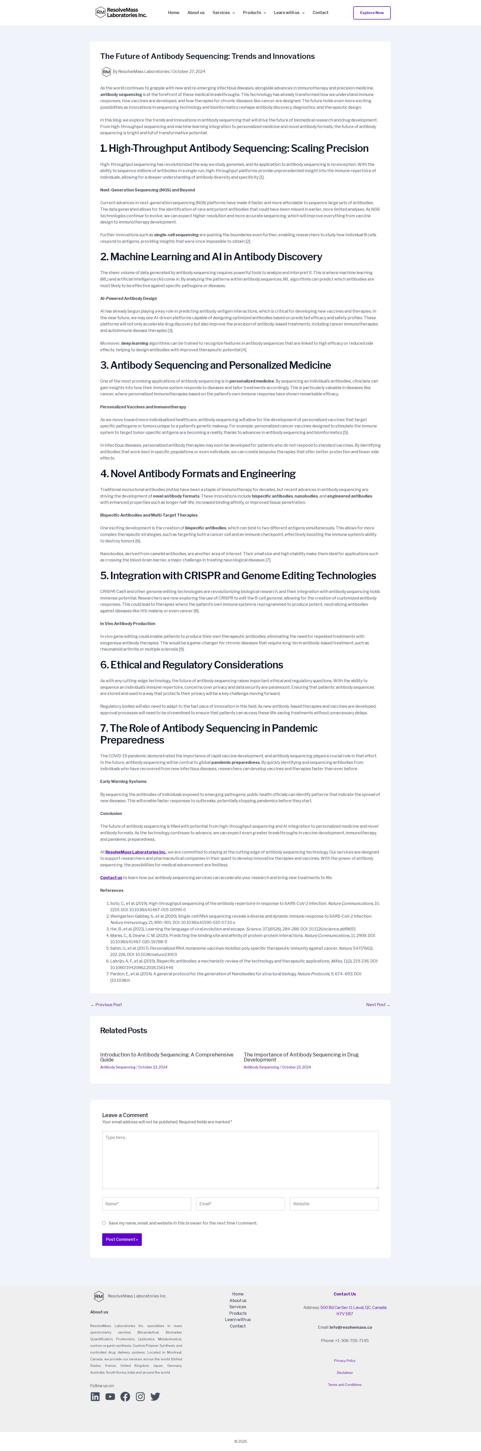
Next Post (378, 1005)
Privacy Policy (344, 1361)
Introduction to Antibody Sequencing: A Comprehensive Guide (166, 1057)
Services (221, 13)
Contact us (111, 877)
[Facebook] (125, 1397)
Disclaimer (345, 1373)
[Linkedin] (95, 1397)
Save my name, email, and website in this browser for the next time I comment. (183, 1223)
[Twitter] (155, 1397)
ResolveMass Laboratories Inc (135, 852)
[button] (372, 13)
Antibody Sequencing (118, 1067)
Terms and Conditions (345, 1385)
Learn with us (287, 13)
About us (196, 13)
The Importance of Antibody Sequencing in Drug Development (301, 1057)
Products (252, 13)
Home (173, 13)
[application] (232, 13)
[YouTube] (110, 1397)
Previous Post (106, 1005)
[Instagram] (140, 1397)
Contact (321, 13)
